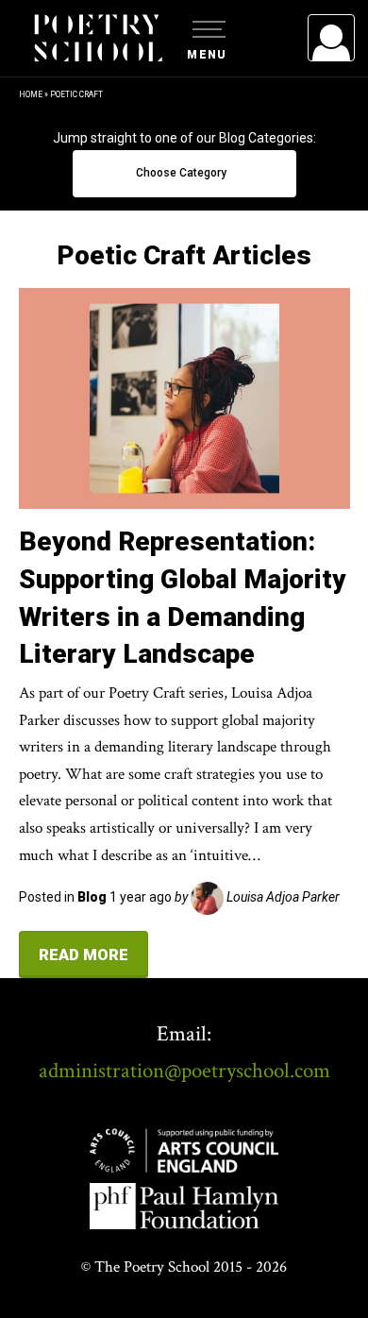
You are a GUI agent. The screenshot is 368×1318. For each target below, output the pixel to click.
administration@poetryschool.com (184, 1070)
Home (30, 94)
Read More (83, 954)
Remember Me (177, 273)
